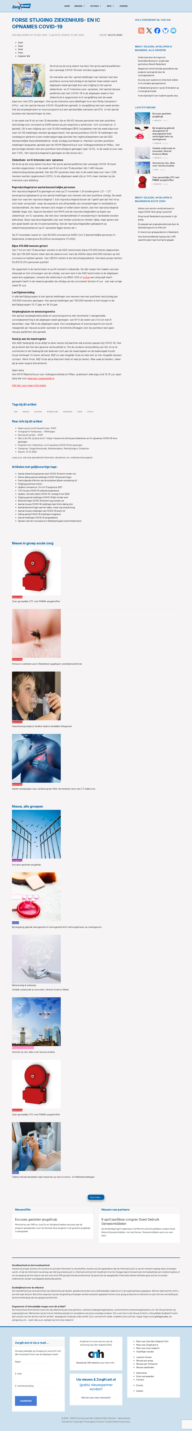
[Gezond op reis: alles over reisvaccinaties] (36, 1021)
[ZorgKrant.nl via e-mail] (173, 30)
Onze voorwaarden (145, 1376)
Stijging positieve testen (30, 483)
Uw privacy (125, 1421)
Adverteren (141, 1372)
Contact (140, 1379)
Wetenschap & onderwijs (24, 985)
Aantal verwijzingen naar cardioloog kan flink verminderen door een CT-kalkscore (53, 788)
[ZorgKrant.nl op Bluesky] (166, 30)
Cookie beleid (112, 1421)
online (86, 277)
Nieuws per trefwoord (146, 1363)
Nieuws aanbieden (145, 1367)
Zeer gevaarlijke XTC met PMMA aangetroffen (36, 601)
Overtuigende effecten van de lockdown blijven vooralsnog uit (47, 480)
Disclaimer (67, 1421)
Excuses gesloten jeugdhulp (26, 864)
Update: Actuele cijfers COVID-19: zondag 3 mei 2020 (43, 493)
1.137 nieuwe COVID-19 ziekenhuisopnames (38, 490)
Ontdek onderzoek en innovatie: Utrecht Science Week (40, 989)
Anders (15, 922)
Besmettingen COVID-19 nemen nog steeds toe (41, 500)
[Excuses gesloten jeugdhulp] (36, 833)
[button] (80, 6)
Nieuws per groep (144, 1360)
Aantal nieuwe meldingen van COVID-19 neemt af (41, 510)
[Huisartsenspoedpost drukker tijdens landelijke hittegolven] (36, 695)
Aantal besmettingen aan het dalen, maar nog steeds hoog (46, 507)
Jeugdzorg (17, 860)
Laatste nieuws (144, 1357)
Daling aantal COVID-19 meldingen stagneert (39, 514)
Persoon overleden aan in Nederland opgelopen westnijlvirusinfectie (47, 663)
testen (79, 412)
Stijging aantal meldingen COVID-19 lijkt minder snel (43, 497)
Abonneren (26, 1401)
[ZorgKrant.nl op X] (149, 30)
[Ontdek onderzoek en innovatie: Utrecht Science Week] (36, 958)
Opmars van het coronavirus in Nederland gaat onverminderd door (50, 520)
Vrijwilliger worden (145, 1351)
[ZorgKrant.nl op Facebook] (157, 30)
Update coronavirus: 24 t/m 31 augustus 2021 (40, 487)
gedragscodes (161, 1316)
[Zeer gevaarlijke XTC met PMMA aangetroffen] (36, 570)
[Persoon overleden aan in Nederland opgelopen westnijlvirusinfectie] (36, 633)
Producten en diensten (23, 1047)
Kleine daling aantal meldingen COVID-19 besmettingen (45, 477)
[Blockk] (21, 5)
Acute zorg (115, 35)
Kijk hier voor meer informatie (29, 385)
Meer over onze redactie (147, 1348)
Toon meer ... (96, 1197)
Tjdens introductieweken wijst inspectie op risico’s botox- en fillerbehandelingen (53, 1176)
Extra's (139, 1385)
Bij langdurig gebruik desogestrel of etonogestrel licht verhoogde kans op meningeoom (57, 927)
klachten (38, 412)
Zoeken (139, 1390)
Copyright (78, 1421)
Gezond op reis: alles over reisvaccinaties (33, 1052)
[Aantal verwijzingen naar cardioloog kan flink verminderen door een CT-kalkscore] (36, 758)
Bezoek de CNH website (88, 1362)
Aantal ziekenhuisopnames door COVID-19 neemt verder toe (47, 473)
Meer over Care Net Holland (149, 1341)
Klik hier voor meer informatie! (96, 1397)
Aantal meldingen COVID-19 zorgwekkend (38, 517)
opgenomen (67, 412)
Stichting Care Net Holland (88, 1418)
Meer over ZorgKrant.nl (147, 1344)
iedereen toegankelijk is (41, 378)
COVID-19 (90, 412)
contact (48, 1320)
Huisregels (89, 1421)
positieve (25, 412)
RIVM (15, 412)
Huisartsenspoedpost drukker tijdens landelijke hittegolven (42, 726)
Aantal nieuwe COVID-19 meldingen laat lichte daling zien (45, 504)
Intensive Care (52, 412)
